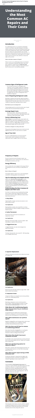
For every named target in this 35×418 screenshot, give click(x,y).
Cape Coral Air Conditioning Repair (12, 304)
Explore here (7, 179)
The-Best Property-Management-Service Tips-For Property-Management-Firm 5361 (15, 2)
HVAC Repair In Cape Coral (18, 364)
